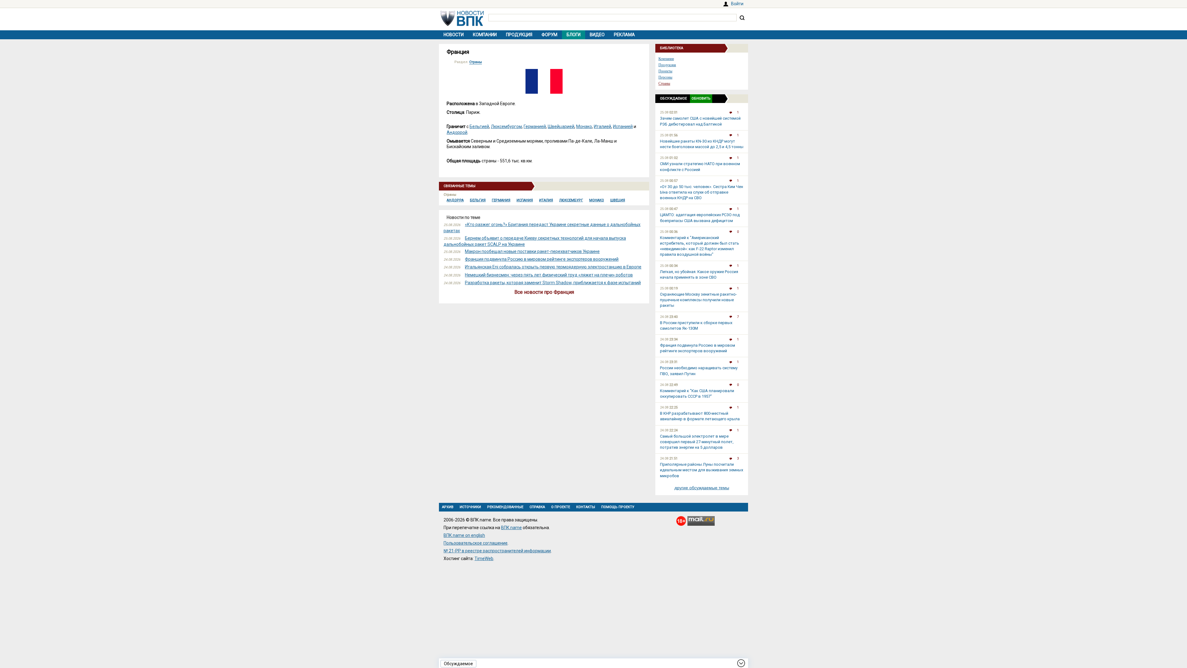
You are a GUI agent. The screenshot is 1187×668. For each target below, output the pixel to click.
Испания (525, 200)
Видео (597, 34)
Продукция (519, 34)
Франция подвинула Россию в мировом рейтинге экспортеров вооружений (542, 259)
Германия (501, 200)
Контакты (585, 507)
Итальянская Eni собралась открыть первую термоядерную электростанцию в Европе (553, 266)
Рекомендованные (505, 507)
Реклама (624, 34)
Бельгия (478, 200)
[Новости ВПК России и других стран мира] (462, 24)
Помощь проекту (617, 507)
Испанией (623, 126)
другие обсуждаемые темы (701, 487)
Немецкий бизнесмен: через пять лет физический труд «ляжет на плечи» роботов (549, 274)
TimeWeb (483, 558)
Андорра (455, 200)
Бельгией (479, 126)
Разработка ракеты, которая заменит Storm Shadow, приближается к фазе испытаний (553, 282)
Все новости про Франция (544, 292)
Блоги (574, 34)
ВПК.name (511, 527)
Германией (535, 126)
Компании (485, 34)
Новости (454, 34)
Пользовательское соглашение (476, 543)
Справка (537, 507)
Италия (546, 200)
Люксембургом (506, 126)
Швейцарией (561, 126)
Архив (447, 507)
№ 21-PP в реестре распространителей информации (497, 550)
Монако (584, 126)
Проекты (665, 71)
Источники (470, 507)
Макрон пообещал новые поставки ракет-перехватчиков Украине (532, 251)
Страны (475, 62)
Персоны (665, 77)
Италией (602, 126)
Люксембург (571, 200)
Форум (549, 34)
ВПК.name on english (464, 535)
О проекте (560, 507)
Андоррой (457, 132)
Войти (737, 3)
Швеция (617, 200)
